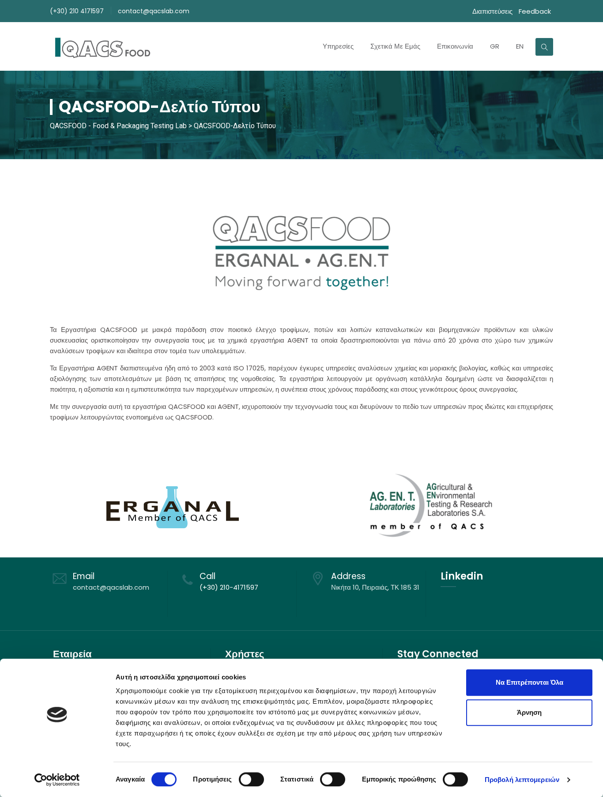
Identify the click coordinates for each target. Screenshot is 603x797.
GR (494, 46)
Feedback (535, 11)
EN (520, 46)
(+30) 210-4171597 (229, 587)
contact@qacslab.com (153, 11)
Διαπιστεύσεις (492, 11)
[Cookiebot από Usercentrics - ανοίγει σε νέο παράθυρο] (57, 779)
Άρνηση (529, 712)
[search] (544, 47)
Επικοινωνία (455, 46)
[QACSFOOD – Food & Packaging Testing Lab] (102, 46)
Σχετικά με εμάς (395, 46)
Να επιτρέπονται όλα (529, 682)
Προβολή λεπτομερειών (522, 779)
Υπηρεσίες (338, 46)
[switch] (251, 779)
